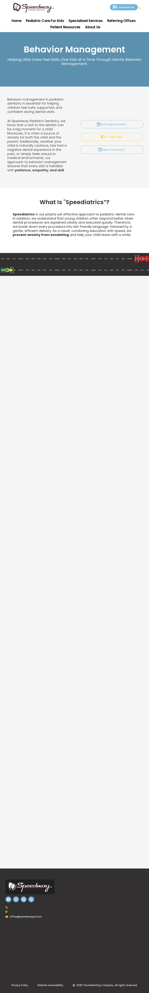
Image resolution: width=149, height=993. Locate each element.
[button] (124, 7)
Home (16, 20)
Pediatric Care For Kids (45, 20)
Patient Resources (65, 27)
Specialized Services (86, 20)
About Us (92, 27)
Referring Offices (121, 20)
